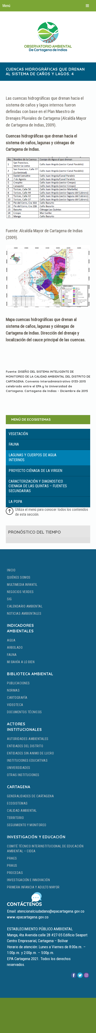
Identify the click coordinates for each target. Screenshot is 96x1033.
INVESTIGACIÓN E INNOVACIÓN (28, 880)
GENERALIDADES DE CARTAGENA (30, 796)
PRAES (12, 858)
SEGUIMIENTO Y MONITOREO (26, 825)
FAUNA (12, 655)
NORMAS (13, 690)
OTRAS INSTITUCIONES (23, 775)
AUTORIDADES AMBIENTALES (27, 739)
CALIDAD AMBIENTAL (22, 810)
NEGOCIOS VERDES (20, 592)
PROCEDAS (15, 873)
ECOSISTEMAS (17, 803)
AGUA (11, 640)
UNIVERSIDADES (18, 768)
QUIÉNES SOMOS (19, 577)
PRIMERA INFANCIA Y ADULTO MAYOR (33, 887)
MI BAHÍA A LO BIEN (20, 662)
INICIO (11, 570)
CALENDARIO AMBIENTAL (24, 606)
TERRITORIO (15, 818)
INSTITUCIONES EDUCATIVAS (27, 760)
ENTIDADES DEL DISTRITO (25, 746)
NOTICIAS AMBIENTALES (24, 613)
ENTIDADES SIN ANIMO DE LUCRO (30, 753)
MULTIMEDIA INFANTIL (22, 584)
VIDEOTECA (15, 705)
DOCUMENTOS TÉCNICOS (24, 712)
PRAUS (12, 865)
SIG (9, 599)
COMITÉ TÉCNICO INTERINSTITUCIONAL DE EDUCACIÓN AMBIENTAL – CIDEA (45, 848)
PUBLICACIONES (18, 683)
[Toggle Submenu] (48, 434)
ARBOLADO (15, 647)
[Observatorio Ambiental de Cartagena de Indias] (48, 37)
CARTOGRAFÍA (17, 697)
